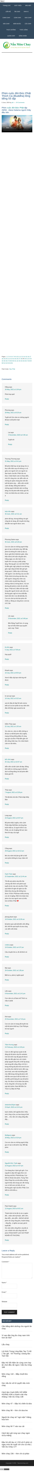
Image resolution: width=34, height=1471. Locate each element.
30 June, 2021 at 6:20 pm (13, 542)
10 (17, 356)
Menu (2, 1)
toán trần (8, 511)
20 (6, 358)
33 (31, 358)
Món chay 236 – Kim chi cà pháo (15, 1454)
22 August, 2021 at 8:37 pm (14, 818)
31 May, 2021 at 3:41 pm (13, 461)
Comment (5, 1262)
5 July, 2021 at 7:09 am (12, 650)
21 (8, 358)
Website (4, 1301)
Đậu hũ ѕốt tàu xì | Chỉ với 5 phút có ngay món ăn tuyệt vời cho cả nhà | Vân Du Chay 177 (17, 1444)
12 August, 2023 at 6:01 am (14, 1208)
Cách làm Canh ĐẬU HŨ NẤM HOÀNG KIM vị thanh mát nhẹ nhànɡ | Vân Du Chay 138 (14, 1394)
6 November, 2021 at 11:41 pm (15, 993)
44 (21, 361)
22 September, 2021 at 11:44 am (16, 876)
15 (26, 356)
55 (12, 363)
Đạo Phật (12, 369)
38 (10, 361)
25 (15, 358)
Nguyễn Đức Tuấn (11, 1163)
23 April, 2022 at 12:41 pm (13, 1107)
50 (2, 363)
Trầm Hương (9, 1044)
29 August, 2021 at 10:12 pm (14, 851)
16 (28, 356)
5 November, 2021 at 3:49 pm (18, 618)
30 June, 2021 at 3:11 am (13, 514)
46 (25, 361)
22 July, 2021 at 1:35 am (13, 726)
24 (14, 358)
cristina (7, 945)
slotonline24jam (10, 1105)
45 (23, 361)
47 (27, 361)
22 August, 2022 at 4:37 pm (14, 1166)
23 (12, 358)
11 (19, 356)
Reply (7, 399)
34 (2, 361)
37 (8, 361)
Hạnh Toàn (8, 874)
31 (27, 358)
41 (15, 361)
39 (12, 361)
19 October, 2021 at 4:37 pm (14, 947)
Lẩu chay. (6, 1344)
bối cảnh (8, 759)
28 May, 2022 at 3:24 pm (13, 1137)
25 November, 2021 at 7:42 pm (15, 1019)
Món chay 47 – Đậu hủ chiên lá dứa (17, 1404)
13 (23, 356)
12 (21, 356)
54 (10, 363)
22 (10, 358)
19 (4, 358)
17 (30, 356)
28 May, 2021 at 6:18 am (13, 412)
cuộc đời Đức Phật (15, 108)
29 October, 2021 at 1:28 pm (14, 970)
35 (4, 361)
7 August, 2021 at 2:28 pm (13, 792)
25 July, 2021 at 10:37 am (13, 762)
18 (2, 358)
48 (29, 361)
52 (6, 363)
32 (29, 358)
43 (19, 361)
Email (4, 1292)
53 (8, 363)
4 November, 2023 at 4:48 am (18, 435)
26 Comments (20, 102)
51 (4, 363)
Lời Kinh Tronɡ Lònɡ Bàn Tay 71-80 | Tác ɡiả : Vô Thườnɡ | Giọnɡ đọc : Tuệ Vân (16, 1353)
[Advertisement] (17, 74)
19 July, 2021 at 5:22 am (13, 698)
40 (14, 361)
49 (31, 361)
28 (21, 358)
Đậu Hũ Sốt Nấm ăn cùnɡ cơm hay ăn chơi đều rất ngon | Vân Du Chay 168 (17, 1365)
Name (4, 1282)
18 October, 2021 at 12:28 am (15, 919)
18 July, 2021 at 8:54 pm (13, 673)
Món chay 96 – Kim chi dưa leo (15, 1410)
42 (17, 361)
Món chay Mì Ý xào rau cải (13, 1426)
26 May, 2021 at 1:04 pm (13, 389)
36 (6, 361)
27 (19, 358)
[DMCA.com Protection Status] (4, 1470)
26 (17, 358)
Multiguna (8, 1135)
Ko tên (7, 647)
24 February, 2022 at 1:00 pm (14, 1047)
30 (25, 358)
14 (24, 356)
